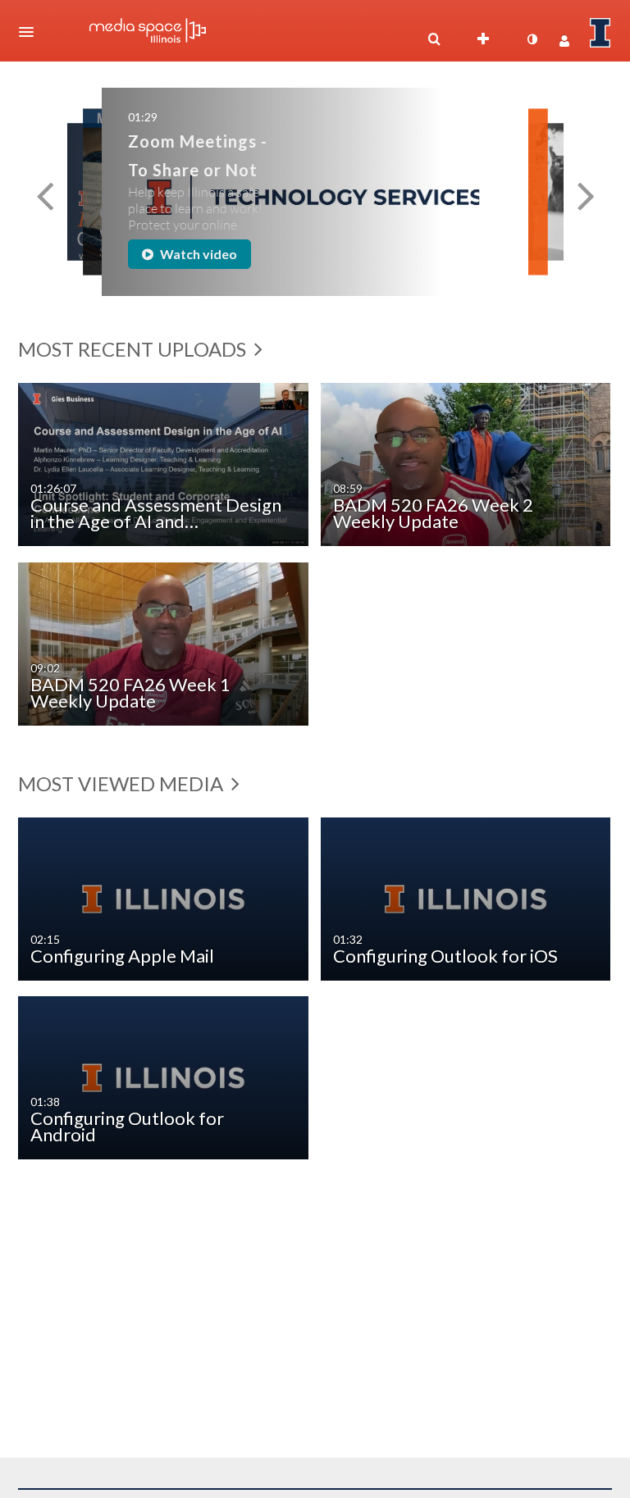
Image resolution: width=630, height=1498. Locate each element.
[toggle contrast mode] (531, 39)
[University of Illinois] (600, 32)
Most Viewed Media (122, 783)
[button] (31, 31)
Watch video (197, 254)
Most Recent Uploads (134, 349)
